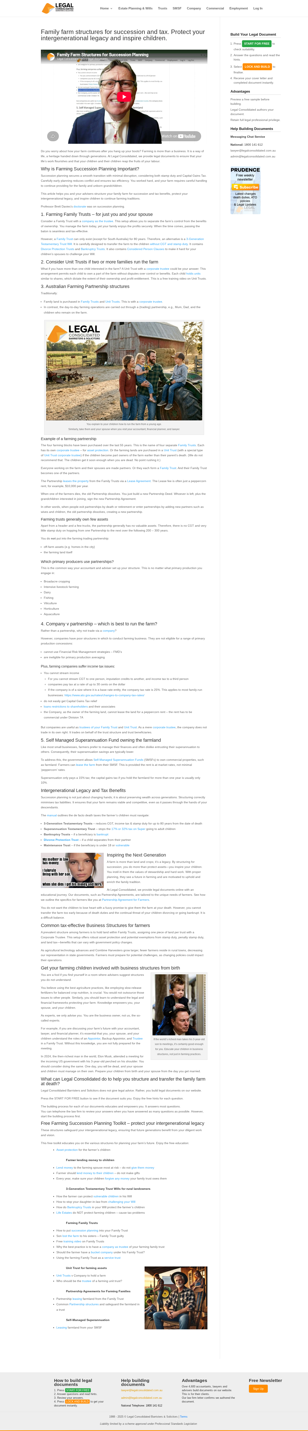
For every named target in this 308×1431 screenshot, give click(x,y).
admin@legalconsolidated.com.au (252, 156)
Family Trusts (90, 301)
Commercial (215, 8)
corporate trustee (157, 268)
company (109, 630)
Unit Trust (170, 450)
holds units (193, 273)
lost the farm (70, 1236)
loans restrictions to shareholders (66, 706)
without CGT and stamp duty (169, 244)
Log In (258, 8)
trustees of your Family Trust (98, 727)
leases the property (76, 481)
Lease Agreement (139, 481)
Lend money (64, 1167)
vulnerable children (106, 1196)
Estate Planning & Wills (135, 8)
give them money (142, 1167)
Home (104, 8)
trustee (86, 1281)
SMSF (177, 8)
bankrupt (102, 834)
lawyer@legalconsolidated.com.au (253, 150)
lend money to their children (95, 1173)
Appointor (94, 1038)
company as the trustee (97, 221)
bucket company (102, 1252)
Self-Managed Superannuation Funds (118, 759)
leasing (77, 1298)
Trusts (162, 8)
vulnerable (122, 845)
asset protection (97, 450)
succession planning (84, 1230)
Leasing (61, 1327)
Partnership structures (84, 1304)
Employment (238, 8)
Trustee (138, 1038)
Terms (184, 1416)
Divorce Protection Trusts (57, 249)
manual (52, 815)
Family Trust (65, 239)
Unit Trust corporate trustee (62, 455)
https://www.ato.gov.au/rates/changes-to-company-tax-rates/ (104, 695)
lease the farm (85, 764)
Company (194, 8)
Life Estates (64, 1212)
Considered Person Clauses (145, 249)
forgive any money (117, 1178)
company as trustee (115, 1246)
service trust (112, 1257)
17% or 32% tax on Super (128, 829)
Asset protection (67, 1149)
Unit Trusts (112, 301)
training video (72, 1241)
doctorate (80, 206)
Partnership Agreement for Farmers (125, 899)
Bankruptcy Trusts (93, 249)
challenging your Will (121, 1201)
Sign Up (258, 1388)
